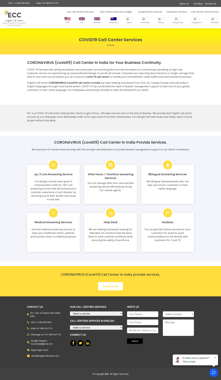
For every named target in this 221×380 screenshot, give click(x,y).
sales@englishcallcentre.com (45, 356)
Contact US (110, 286)
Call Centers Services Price (205, 11)
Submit (135, 341)
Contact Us (210, 3)
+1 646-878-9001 (21, 3)
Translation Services (176, 11)
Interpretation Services (150, 11)
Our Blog (197, 3)
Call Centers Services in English (116, 11)
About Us (184, 3)
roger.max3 (42, 350)
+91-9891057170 (50, 3)
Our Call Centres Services (80, 11)
